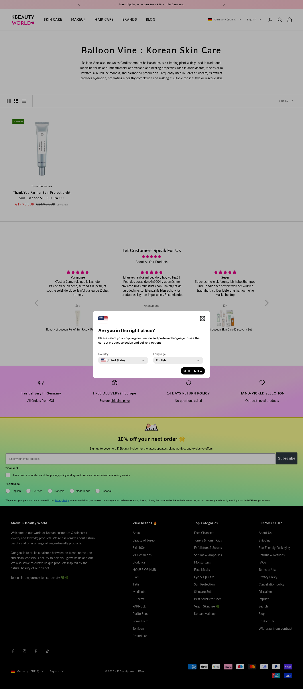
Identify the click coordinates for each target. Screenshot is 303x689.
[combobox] (113, 360)
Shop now (193, 371)
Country (103, 354)
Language (159, 354)
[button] (202, 318)
